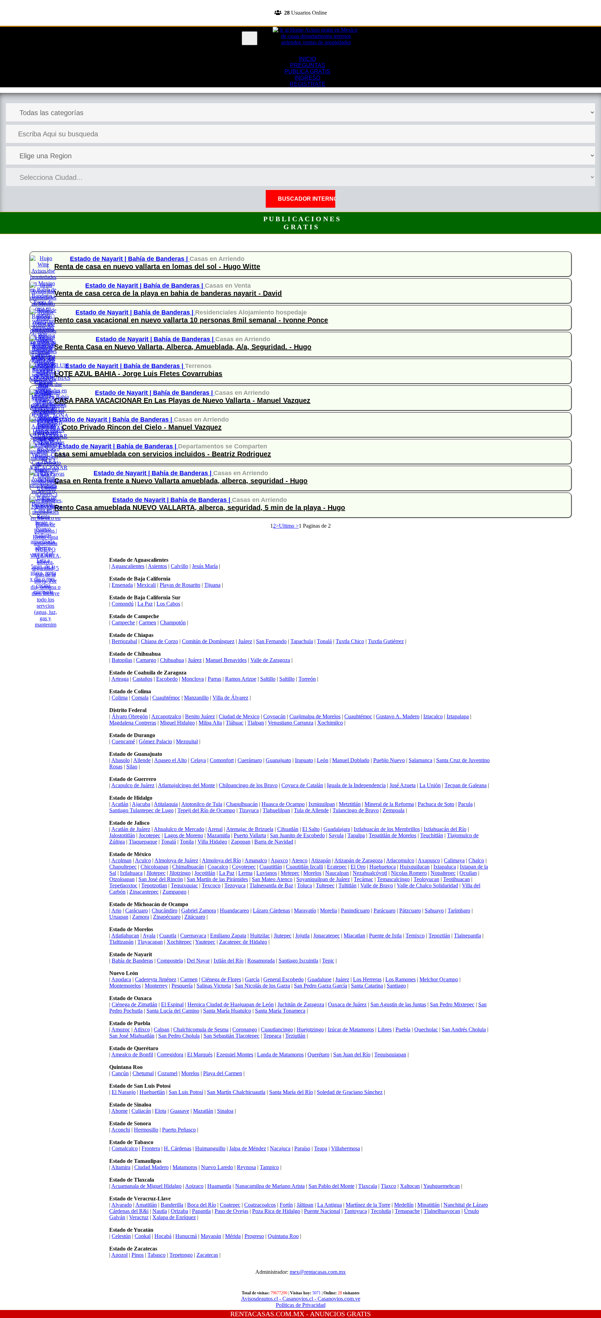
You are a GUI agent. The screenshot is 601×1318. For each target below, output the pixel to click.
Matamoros (185, 1167)
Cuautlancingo (277, 1029)
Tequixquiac (184, 885)
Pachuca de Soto (436, 804)
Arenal (215, 829)
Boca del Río (201, 1205)
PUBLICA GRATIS (307, 71)
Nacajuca (280, 1148)
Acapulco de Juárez (132, 785)
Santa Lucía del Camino (172, 1011)
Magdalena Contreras (132, 723)
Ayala (149, 935)
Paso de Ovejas (231, 1211)
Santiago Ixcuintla (298, 961)
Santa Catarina (367, 986)
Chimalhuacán (188, 867)
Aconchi (120, 1130)
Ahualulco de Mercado (179, 829)
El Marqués (200, 1054)
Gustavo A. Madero (397, 716)
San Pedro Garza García (320, 986)
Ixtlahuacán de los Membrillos (387, 829)
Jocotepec (149, 835)
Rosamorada (261, 961)
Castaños (142, 679)
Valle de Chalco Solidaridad (427, 885)
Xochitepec (179, 942)
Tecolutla (381, 1211)
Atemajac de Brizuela (249, 829)
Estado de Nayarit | (99, 258)
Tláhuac (234, 723)
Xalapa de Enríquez (174, 1217)
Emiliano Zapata (228, 935)
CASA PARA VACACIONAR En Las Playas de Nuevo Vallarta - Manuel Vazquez (182, 400)
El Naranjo (124, 1092)
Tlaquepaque (143, 842)
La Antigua (329, 1205)
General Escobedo (283, 979)
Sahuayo (434, 910)
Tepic (328, 961)
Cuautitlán (270, 867)
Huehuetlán (152, 1092)
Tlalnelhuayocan (442, 1211)
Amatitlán (146, 1205)
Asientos (157, 566)
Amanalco (256, 860)
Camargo (146, 660)
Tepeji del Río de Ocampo (206, 810)
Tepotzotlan (154, 885)
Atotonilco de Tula (201, 804)
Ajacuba (141, 804)
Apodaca (121, 979)
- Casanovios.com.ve (336, 1299)
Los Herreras (367, 979)
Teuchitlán (431, 835)
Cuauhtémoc (166, 698)
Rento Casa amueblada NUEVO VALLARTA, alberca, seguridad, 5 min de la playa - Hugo (199, 507)
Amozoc (120, 1029)
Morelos (312, 873)
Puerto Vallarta (250, 835)
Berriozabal (124, 641)
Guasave (179, 1111)
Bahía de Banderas (132, 961)
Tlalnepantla (467, 935)
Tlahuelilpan (276, 810)
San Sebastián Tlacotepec (231, 1036)
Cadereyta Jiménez (155, 979)
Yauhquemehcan (441, 1186)
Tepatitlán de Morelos (392, 835)
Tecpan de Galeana (465, 785)
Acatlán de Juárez (130, 829)
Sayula (336, 835)
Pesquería (182, 986)
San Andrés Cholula (464, 1029)
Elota (160, 1111)
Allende (142, 760)
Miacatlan (354, 935)
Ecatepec (337, 867)
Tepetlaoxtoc (123, 885)
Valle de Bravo (376, 885)
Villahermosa (345, 1148)
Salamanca (420, 760)
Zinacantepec (144, 892)
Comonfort (222, 760)
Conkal (143, 1236)
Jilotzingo (180, 873)
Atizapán (321, 860)
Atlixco (142, 1029)
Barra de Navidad (273, 842)
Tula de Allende (311, 810)
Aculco (143, 860)
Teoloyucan (426, 879)
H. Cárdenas (177, 1148)
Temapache (407, 1211)
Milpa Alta (210, 723)
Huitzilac (260, 935)
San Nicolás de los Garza (262, 986)
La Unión (430, 785)
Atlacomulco (400, 860)
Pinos (137, 1255)
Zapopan (240, 842)
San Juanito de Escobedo (297, 835)
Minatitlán (428, 1205)
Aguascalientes (127, 566)
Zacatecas (207, 1255)
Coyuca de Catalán (302, 785)
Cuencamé (123, 741)
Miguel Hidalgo (177, 723)
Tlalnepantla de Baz (271, 885)
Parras (214, 679)
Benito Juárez (200, 716)
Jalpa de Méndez (247, 1148)
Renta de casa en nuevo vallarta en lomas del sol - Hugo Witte (157, 266)
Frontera (151, 1148)
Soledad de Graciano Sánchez (350, 1092)
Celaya (198, 760)
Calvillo (179, 566)
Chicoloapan (154, 867)
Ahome (119, 1111)
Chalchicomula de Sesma (201, 1029)
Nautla (159, 1211)
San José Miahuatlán (131, 1036)
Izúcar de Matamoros (351, 1029)
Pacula (465, 804)
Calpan (161, 1029)
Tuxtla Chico (350, 641)
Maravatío (305, 910)
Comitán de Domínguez (208, 641)
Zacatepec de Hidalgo (243, 942)
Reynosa (246, 1167)
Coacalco (218, 867)
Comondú (123, 604)
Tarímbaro (459, 910)
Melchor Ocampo (438, 979)
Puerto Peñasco (179, 1130)
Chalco (476, 860)
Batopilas (122, 660)
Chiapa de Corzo (159, 641)
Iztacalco (433, 716)
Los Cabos (168, 604)
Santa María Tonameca (280, 1011)
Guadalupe (319, 979)
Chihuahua (172, 660)
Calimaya (454, 860)
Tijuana (212, 585)
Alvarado (121, 1205)
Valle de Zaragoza (270, 660)
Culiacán (141, 1111)
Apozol (119, 1255)
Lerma (245, 873)
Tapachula (301, 641)
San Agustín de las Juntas (398, 1004)
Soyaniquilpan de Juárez (323, 879)
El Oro (358, 867)
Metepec (290, 873)
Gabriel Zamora (198, 910)
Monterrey (156, 986)
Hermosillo (146, 1130)
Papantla (201, 1211)
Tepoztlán (439, 935)
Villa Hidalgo (212, 842)
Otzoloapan (122, 879)
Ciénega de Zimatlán (134, 1004)
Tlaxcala (367, 1186)
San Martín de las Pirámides (217, 879)
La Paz (145, 604)
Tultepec (325, 885)
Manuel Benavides (226, 660)
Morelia (328, 910)
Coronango (244, 1029)
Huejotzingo (310, 1029)
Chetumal (143, 1073)
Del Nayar (198, 961)
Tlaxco (388, 1186)
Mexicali (146, 585)
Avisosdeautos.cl (259, 1299)
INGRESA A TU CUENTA (300, 3)
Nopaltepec (443, 873)
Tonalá (324, 641)
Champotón (173, 622)
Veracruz (139, 1217)
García (252, 979)
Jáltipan (305, 1205)
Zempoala (393, 810)
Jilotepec (156, 873)
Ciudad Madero (151, 1167)
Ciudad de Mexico (239, 716)
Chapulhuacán (242, 804)
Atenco (299, 860)
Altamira (120, 1167)
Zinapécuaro (167, 917)
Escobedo (167, 679)
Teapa (320, 1148)
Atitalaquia (166, 804)
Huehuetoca (382, 867)
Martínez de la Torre (368, 1205)
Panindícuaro (355, 910)
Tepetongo (181, 1255)
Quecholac (426, 1029)
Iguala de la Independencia (356, 785)
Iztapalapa (458, 716)
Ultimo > (289, 526)
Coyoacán (274, 716)
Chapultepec (123, 867)
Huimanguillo (210, 1148)
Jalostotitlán (122, 835)
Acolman (121, 860)
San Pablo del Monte (331, 1186)
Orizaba (179, 1211)
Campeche (123, 622)
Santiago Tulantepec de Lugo (141, 810)
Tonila (187, 842)
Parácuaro (384, 910)
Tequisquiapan (390, 1054)
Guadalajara (336, 829)
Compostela (170, 961)
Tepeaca (272, 1036)
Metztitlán (350, 804)
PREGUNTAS (307, 65)
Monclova (193, 679)
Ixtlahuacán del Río (445, 829)
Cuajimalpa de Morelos (314, 716)
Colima (120, 698)
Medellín (404, 1205)
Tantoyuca (355, 1211)
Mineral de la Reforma (389, 804)
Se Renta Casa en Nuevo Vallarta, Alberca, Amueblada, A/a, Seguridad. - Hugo (182, 347)
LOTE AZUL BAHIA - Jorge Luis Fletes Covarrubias (138, 373)
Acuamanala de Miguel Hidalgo (146, 1186)
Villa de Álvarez (230, 698)
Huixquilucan (415, 867)
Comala (140, 698)
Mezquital (187, 741)
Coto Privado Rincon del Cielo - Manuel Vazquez (142, 427)
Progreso (254, 1236)
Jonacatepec (326, 935)
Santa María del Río (291, 1092)
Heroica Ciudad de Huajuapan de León (230, 1004)
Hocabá (162, 1236)
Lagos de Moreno (183, 835)
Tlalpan (255, 723)
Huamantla (219, 1186)
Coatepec (230, 1205)
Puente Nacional (322, 1211)
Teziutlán (295, 1036)
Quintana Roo (283, 1236)
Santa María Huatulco (227, 1011)
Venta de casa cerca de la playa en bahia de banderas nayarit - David (168, 293)
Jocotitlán (204, 873)
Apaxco (279, 860)
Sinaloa (225, 1111)
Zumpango (174, 892)
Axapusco (429, 860)
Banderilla (172, 1205)
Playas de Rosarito (180, 585)
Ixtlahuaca (131, 873)
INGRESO (307, 78)
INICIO (307, 59)
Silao (131, 766)
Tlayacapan (150, 942)
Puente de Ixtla (385, 935)
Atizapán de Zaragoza (358, 860)
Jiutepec (282, 935)
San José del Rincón (160, 879)
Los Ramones (400, 979)
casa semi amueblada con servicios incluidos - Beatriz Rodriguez (162, 454)
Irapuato (304, 760)
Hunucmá (186, 1236)
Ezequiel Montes (234, 1054)
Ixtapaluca (444, 867)
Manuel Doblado (350, 760)
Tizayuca (249, 810)
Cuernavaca (193, 935)
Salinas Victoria (214, 986)
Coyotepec (244, 867)
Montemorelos (125, 986)
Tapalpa (356, 835)
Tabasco (156, 1255)
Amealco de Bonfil (132, 1054)
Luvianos (266, 873)
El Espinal (172, 1004)
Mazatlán (203, 1111)
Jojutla (302, 935)
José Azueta (403, 785)
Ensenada (122, 585)
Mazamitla (218, 835)
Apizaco (194, 1186)
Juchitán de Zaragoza (301, 1004)
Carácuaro (136, 910)
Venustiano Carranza (290, 723)
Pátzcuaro (410, 910)
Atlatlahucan (125, 935)
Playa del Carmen (222, 1073)
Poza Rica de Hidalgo (276, 1211)
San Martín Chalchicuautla (236, 1092)
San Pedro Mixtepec (452, 1004)
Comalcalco (125, 1148)
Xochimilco (330, 723)
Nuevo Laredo (217, 1167)
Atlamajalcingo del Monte (186, 785)
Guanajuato (278, 760)
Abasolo (120, 760)
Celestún (121, 1236)
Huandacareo (234, 910)
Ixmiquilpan (321, 804)
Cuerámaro (250, 760)
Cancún (120, 1073)
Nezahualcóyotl (370, 873)
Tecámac (363, 879)
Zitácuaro (194, 917)
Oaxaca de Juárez (347, 1004)
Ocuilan (468, 873)
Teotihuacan (456, 879)
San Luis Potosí (186, 1092)
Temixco (415, 935)
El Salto (311, 829)
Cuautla (167, 935)
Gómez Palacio (155, 741)
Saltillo (267, 679)
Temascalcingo (393, 879)
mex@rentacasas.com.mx (318, 1272)
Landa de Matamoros (280, 1054)
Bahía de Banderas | (159, 258)
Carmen (147, 622)
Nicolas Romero (409, 873)
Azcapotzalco (166, 716)
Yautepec (205, 942)
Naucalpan (337, 873)
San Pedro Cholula (179, 1036)
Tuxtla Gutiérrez (386, 641)
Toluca (304, 885)
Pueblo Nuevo (389, 760)
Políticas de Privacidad (301, 1305)
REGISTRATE (300, 22)
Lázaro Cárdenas (271, 910)
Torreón (307, 679)
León (322, 760)
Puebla (402, 1029)
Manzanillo (196, 698)
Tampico (269, 1167)
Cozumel (167, 1073)
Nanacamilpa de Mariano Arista (270, 1186)
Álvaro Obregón (130, 716)
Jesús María (205, 566)
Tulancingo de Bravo (355, 810)
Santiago (396, 986)
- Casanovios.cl (295, 1299)
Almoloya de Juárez (176, 860)
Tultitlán (347, 885)
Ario (116, 910)
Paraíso (302, 1148)
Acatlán (119, 804)
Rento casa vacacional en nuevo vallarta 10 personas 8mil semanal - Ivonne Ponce (191, 320)
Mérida (233, 1236)
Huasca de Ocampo (283, 804)
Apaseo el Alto (170, 760)
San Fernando (271, 641)
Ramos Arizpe (240, 679)
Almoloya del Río (221, 860)
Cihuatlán (287, 829)
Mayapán (211, 1236)
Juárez (245, 641)
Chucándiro (164, 910)
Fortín (286, 1205)
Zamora (140, 917)
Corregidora (170, 1054)
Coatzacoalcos (260, 1205)
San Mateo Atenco (272, 879)
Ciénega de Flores (221, 979)
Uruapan (118, 917)
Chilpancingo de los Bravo (248, 785)
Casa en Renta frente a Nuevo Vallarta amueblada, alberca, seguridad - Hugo (180, 481)
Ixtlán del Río (228, 961)
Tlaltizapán (121, 942)
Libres (385, 1029)
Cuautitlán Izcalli (304, 867)
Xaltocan (410, 1186)
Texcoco (211, 885)
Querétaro (318, 1054)
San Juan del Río (351, 1054)
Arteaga (120, 679)
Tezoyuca (235, 885)
